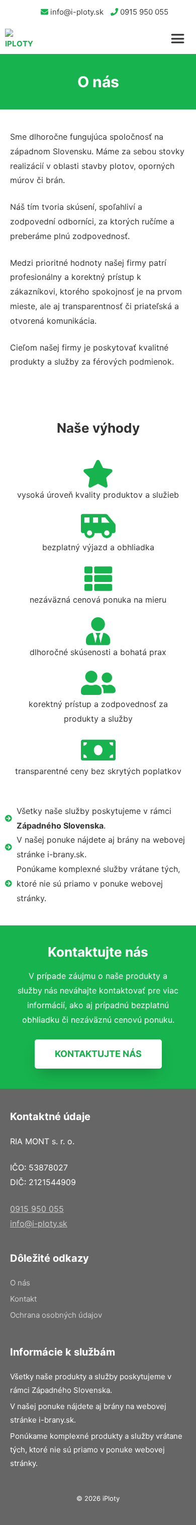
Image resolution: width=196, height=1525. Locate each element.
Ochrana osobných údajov (56, 1315)
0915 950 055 (143, 12)
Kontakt (23, 1299)
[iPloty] (19, 39)
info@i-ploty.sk (76, 12)
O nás (20, 1282)
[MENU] (181, 39)
